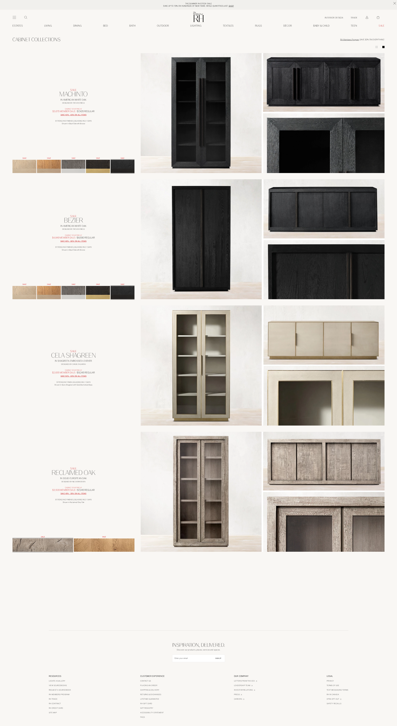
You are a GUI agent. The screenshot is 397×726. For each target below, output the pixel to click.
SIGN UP (218, 658)
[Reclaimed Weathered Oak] (104, 545)
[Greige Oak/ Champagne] (24, 166)
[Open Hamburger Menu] (14, 17)
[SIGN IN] (367, 17)
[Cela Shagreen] (73, 365)
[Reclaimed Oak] (73, 483)
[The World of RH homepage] (198, 17)
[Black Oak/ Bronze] (122, 166)
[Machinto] (73, 104)
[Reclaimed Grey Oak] (42, 545)
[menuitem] (17, 25)
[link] (321, 25)
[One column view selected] (383, 47)
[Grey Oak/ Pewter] (73, 166)
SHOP (231, 6)
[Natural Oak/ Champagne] (49, 166)
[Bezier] (73, 230)
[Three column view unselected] (376, 47)
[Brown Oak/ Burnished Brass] (98, 166)
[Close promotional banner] (394, 3)
